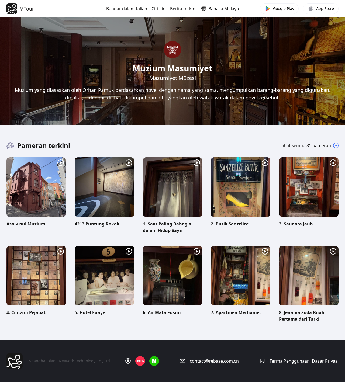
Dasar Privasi (325, 361)
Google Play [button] (283, 8)
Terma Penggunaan (290, 361)
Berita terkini (183, 9)
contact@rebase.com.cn (214, 361)
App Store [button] (325, 8)
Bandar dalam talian (126, 9)
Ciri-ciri (158, 9)
